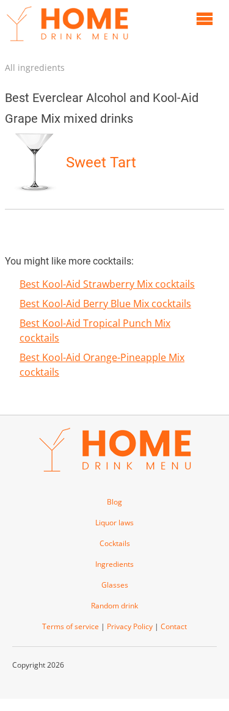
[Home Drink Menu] (67, 44)
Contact (174, 626)
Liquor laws (114, 522)
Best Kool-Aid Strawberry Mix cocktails (107, 284)
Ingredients (114, 564)
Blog (114, 502)
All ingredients (35, 67)
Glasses (114, 585)
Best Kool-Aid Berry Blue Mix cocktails (105, 303)
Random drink (114, 605)
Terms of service (70, 626)
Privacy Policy (130, 626)
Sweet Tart (101, 162)
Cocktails (115, 543)
